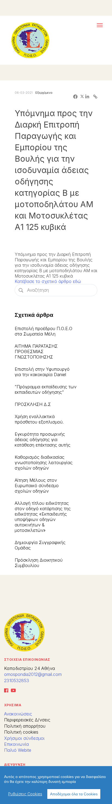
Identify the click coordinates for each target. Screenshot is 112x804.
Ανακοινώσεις (18, 714)
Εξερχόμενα (43, 93)
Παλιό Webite (17, 750)
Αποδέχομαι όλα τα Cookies (74, 794)
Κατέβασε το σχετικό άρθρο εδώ (48, 281)
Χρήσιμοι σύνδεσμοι (24, 738)
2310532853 (16, 680)
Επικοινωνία (16, 744)
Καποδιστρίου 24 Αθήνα (29, 668)
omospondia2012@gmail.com (33, 674)
